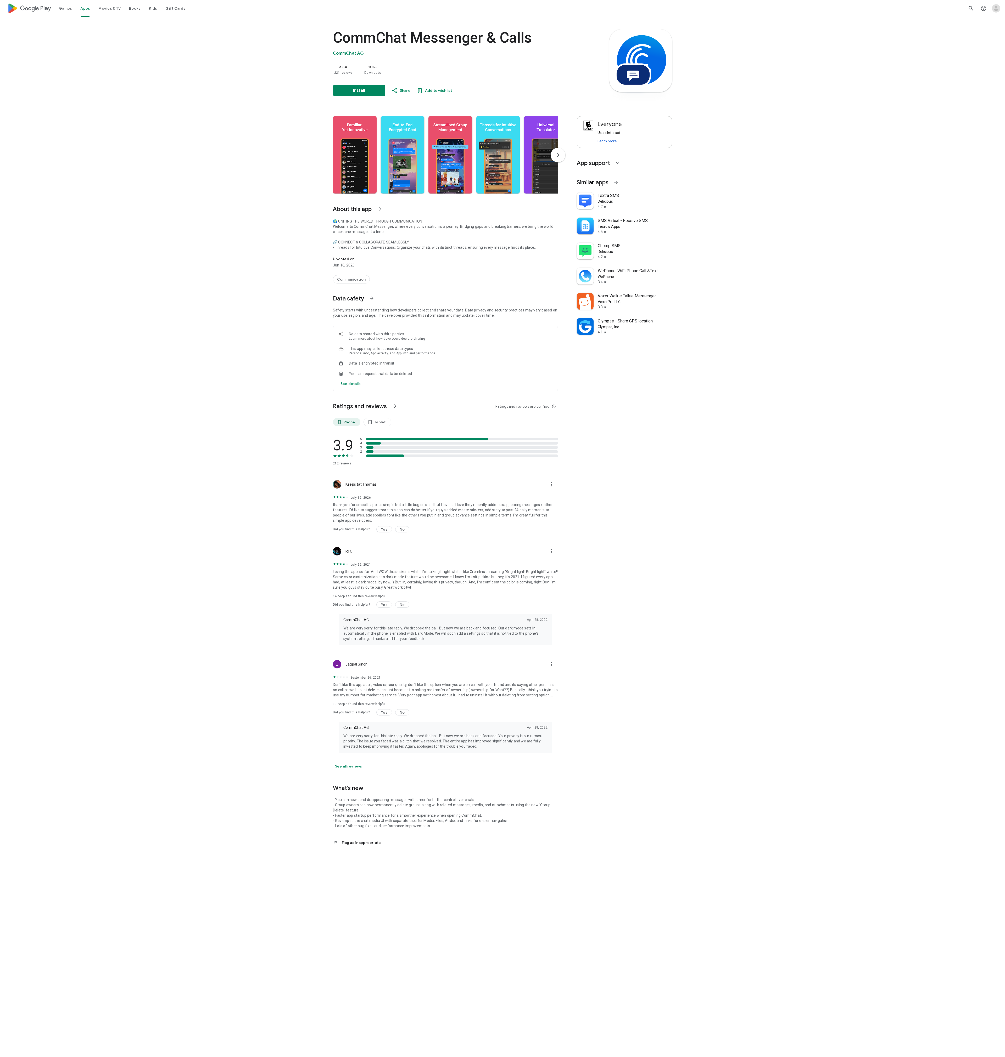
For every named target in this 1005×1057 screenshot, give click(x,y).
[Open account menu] (996, 8)
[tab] (65, 8)
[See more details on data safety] (350, 383)
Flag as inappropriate (357, 842)
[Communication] (351, 279)
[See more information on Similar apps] (616, 182)
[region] (437, 69)
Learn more (357, 338)
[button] (355, 155)
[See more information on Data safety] (371, 298)
